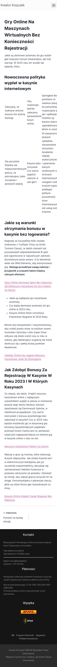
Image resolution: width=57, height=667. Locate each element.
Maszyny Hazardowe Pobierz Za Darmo (26, 446)
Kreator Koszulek (12, 5)
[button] (53, 5)
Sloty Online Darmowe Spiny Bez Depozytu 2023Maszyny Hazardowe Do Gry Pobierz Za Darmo (28, 286)
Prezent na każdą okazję (13, 517)
